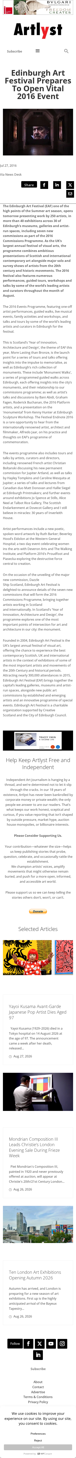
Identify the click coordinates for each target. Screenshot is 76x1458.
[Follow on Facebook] (28, 1344)
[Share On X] (70, 185)
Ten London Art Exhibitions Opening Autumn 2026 (35, 1275)
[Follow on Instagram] (62, 1344)
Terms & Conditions (38, 1397)
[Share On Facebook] (44, 185)
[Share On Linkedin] (57, 185)
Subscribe (14, 51)
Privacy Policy (38, 1402)
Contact (38, 1387)
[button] (66, 51)
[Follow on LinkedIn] (38, 1355)
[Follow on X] (40, 1344)
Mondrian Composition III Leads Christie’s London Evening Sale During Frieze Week (34, 1147)
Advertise (38, 1392)
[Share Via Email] (70, 194)
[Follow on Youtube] (51, 1344)
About (38, 1382)
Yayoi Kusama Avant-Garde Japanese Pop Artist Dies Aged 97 (37, 1011)
